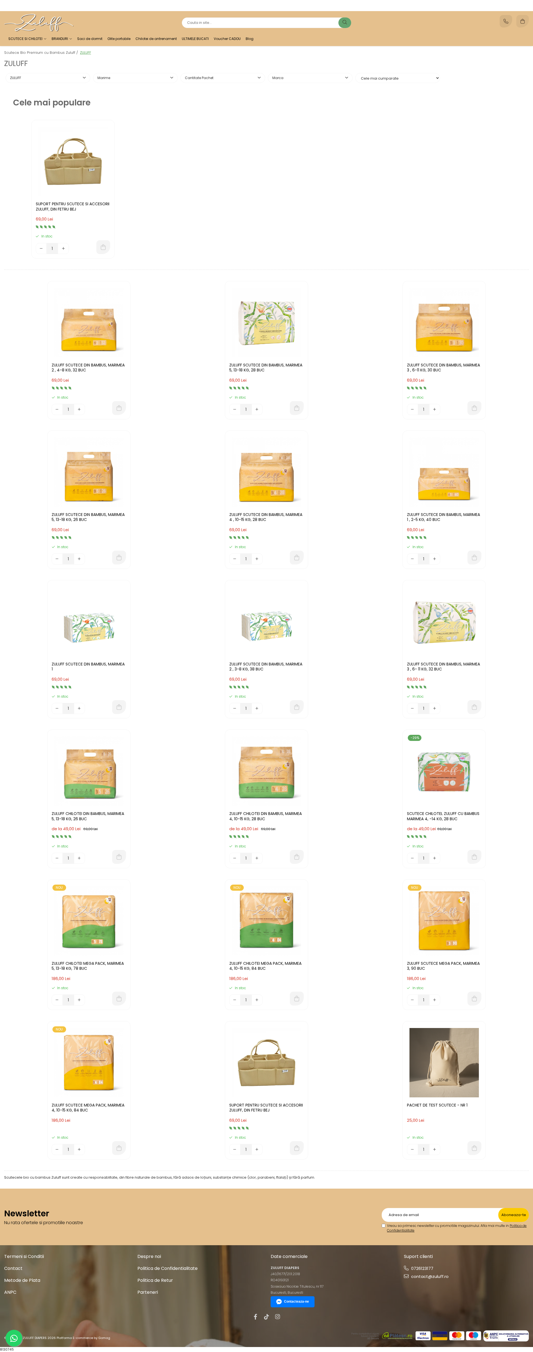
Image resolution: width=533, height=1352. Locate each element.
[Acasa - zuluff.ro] (39, 22)
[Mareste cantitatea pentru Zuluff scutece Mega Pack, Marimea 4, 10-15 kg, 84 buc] (79, 1149)
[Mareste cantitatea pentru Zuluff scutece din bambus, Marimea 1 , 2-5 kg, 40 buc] (434, 558)
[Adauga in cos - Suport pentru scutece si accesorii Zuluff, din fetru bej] (103, 247)
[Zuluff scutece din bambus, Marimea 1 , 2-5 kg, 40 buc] (444, 472)
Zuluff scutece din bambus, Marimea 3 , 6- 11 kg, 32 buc (443, 667)
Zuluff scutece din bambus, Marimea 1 (88, 667)
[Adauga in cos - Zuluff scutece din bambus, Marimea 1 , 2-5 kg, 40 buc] (474, 557)
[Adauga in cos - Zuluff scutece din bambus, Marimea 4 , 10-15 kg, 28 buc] (297, 557)
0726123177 (421, 1268)
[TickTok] (266, 1317)
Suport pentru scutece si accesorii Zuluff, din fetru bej (72, 206)
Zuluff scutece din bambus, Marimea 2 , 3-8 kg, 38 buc (265, 667)
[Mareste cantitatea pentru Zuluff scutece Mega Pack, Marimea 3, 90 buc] (434, 1000)
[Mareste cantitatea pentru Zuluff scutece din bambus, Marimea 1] (79, 708)
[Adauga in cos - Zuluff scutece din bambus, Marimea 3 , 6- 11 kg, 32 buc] (474, 707)
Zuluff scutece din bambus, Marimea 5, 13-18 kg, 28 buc (265, 368)
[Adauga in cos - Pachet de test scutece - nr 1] (474, 1148)
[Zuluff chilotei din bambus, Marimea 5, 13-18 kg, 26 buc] (89, 771)
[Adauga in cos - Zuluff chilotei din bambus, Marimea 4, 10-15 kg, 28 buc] (297, 857)
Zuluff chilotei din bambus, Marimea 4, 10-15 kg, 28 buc (265, 816)
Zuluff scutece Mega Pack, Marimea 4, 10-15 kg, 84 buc (88, 1108)
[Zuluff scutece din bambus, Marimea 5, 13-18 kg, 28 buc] (266, 322)
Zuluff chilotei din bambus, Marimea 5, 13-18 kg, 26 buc (88, 816)
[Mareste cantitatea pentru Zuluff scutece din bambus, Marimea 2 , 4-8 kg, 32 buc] (79, 409)
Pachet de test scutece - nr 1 (437, 1105)
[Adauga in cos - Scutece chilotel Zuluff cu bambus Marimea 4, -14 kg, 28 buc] (474, 857)
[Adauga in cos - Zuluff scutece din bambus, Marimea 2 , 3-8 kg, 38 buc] (297, 707)
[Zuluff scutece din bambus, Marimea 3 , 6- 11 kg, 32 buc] (444, 621)
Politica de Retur (155, 1280)
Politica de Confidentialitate (167, 1268)
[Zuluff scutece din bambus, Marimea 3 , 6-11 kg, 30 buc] (444, 322)
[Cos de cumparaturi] (522, 21)
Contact (13, 1268)
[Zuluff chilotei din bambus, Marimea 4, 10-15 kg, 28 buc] (266, 771)
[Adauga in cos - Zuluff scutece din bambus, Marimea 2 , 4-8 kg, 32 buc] (119, 408)
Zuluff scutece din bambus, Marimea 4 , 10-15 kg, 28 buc (265, 517)
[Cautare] (344, 22)
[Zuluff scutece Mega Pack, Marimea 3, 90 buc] (444, 921)
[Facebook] (255, 1317)
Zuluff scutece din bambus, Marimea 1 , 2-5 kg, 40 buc (443, 517)
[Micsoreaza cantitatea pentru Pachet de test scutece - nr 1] (412, 1149)
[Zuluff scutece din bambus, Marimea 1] (89, 621)
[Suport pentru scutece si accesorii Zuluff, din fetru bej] (73, 161)
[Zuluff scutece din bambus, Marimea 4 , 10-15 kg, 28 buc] (266, 472)
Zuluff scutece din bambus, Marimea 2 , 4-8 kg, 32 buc (88, 368)
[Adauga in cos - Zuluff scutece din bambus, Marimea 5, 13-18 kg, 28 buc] (297, 408)
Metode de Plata (22, 1280)
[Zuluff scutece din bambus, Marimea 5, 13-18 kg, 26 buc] (89, 472)
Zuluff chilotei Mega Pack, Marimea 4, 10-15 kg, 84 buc (265, 966)
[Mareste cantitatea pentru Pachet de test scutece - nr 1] (434, 1149)
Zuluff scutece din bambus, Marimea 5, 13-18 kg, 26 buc (88, 517)
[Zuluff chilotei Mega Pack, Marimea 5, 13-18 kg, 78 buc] (89, 921)
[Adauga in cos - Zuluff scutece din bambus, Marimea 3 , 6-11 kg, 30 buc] (474, 408)
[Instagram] (277, 1317)
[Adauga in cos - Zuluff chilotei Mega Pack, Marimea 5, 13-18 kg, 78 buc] (119, 999)
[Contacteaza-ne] (506, 21)
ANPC (10, 1292)
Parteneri (147, 1292)
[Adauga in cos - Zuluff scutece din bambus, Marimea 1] (119, 707)
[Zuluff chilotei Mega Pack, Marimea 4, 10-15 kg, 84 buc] (266, 921)
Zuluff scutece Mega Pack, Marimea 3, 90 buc (443, 966)
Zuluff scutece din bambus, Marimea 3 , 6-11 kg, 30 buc (443, 368)
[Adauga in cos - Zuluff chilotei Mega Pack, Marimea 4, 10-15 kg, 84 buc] (297, 999)
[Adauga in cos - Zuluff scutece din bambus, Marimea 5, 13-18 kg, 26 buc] (119, 557)
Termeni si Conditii (24, 1256)
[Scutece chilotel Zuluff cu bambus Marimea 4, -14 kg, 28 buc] (444, 771)
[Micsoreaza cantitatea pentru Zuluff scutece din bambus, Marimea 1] (57, 708)
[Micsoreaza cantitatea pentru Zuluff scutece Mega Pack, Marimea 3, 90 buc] (412, 1000)
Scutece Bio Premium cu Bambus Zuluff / (41, 52)
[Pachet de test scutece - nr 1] (444, 1063)
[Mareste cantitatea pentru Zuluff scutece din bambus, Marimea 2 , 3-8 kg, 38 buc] (257, 708)
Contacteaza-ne (296, 1301)
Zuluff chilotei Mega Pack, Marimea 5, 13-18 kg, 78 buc (88, 966)
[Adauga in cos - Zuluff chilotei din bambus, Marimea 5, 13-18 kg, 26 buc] (119, 857)
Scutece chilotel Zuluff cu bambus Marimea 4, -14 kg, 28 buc (443, 816)
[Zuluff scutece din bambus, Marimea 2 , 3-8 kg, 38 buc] (266, 621)
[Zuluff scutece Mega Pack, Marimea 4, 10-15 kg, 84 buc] (89, 1063)
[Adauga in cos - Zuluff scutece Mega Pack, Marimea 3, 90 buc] (474, 999)
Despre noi (149, 1256)
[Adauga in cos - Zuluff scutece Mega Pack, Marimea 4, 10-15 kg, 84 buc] (119, 1148)
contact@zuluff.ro (429, 1276)
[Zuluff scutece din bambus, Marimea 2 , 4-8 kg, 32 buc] (89, 322)
